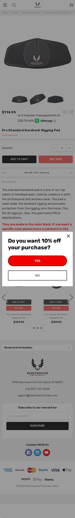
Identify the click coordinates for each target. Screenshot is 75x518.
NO (37, 275)
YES (37, 261)
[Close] (68, 236)
